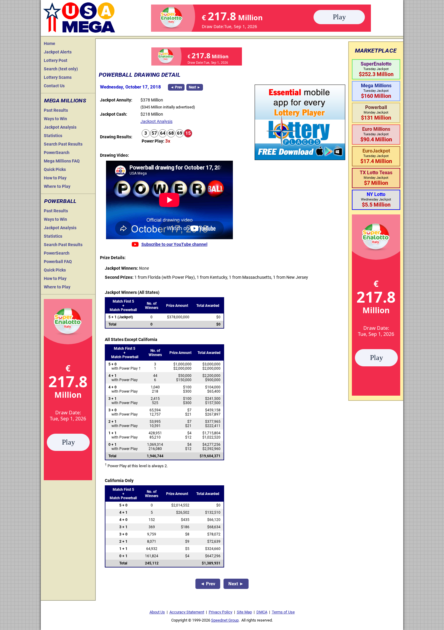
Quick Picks (55, 169)
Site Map (244, 612)
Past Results (56, 110)
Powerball (60, 201)
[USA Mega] (79, 17)
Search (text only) (61, 68)
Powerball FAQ (58, 261)
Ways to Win (55, 118)
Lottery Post (55, 60)
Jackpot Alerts (58, 52)
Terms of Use (283, 612)
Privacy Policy (220, 612)
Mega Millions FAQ (62, 161)
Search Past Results (63, 144)
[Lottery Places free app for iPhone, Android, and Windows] (300, 158)
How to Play (55, 177)
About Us (157, 612)
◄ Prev (176, 87)
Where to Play (57, 186)
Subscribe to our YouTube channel (174, 244)
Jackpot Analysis (60, 127)
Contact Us (54, 85)
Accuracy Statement (186, 612)
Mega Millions (65, 101)
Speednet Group (225, 620)
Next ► (195, 87)
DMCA (261, 612)
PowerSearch (56, 152)
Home (49, 43)
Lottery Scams (58, 77)
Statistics (53, 135)
